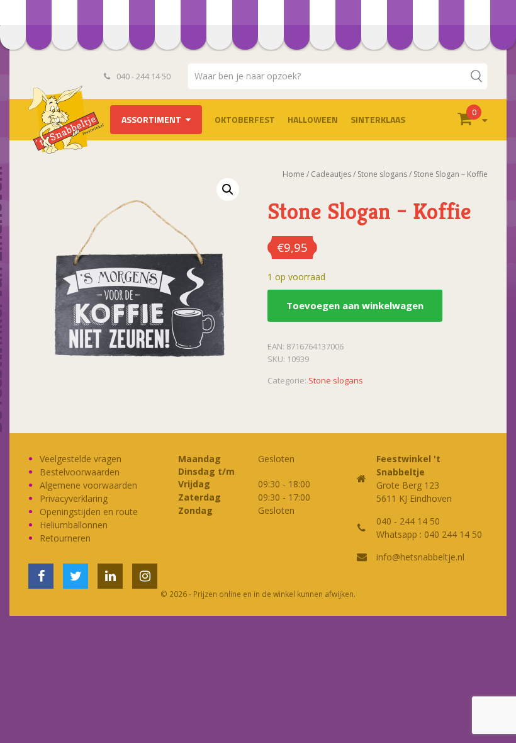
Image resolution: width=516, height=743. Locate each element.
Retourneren (65, 538)
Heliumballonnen (74, 525)
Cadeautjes (331, 174)
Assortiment (151, 119)
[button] (227, 189)
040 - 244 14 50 (143, 76)
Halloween (313, 119)
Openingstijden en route (89, 512)
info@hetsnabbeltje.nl (420, 557)
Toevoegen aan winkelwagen (354, 305)
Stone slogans (382, 174)
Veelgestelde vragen (80, 459)
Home (294, 174)
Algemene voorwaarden (88, 485)
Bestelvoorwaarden (80, 472)
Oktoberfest (245, 119)
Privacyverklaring (74, 498)
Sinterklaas (378, 119)
